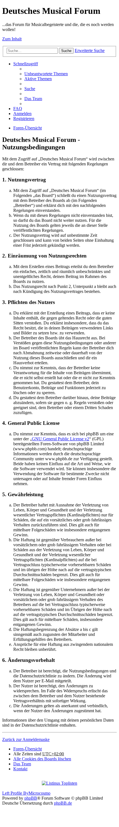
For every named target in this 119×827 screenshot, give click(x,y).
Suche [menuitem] (29, 88)
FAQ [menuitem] (17, 108)
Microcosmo (39, 793)
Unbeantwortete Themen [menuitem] (46, 73)
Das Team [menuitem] (33, 98)
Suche (66, 51)
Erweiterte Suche (90, 50)
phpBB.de (63, 803)
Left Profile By (15, 793)
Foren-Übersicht (27, 128)
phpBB (30, 798)
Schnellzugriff (25, 63)
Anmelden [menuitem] (22, 113)
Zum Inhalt (12, 39)
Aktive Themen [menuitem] (38, 78)
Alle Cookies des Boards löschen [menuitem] (42, 758)
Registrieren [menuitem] (23, 118)
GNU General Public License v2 (60, 438)
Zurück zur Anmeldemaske (26, 739)
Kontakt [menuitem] (20, 768)
